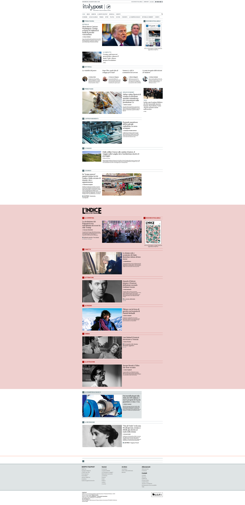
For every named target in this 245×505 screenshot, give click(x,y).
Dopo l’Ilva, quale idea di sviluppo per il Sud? (110, 71)
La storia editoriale (129, 299)
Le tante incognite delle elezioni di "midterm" (152, 71)
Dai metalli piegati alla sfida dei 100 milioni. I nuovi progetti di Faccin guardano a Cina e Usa (131, 399)
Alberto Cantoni (127, 104)
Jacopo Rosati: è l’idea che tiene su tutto (131, 366)
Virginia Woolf (134, 443)
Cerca (162, 14)
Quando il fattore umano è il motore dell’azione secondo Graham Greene (130, 284)
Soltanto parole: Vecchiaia (91, 237)
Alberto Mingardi (134, 77)
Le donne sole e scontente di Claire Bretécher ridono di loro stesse (132, 256)
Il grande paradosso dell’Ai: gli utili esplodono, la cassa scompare (130, 125)
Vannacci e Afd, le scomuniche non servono (130, 71)
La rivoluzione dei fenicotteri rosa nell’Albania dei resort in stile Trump (91, 224)
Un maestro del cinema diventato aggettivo (130, 344)
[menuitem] (84, 14)
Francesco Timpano (114, 77)
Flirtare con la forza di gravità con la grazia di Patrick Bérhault (131, 311)
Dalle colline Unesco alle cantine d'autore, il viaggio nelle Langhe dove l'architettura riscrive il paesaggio (121, 154)
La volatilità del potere (89, 70)
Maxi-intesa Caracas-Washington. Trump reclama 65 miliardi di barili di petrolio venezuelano (90, 30)
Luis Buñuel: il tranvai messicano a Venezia (131, 338)
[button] (152, 1)
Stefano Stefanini (154, 77)
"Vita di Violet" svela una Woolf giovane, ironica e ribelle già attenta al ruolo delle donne (132, 429)
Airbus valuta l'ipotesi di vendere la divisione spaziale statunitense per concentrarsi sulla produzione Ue (132, 98)
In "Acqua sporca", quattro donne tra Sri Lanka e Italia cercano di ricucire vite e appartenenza (91, 178)
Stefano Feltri (93, 77)
